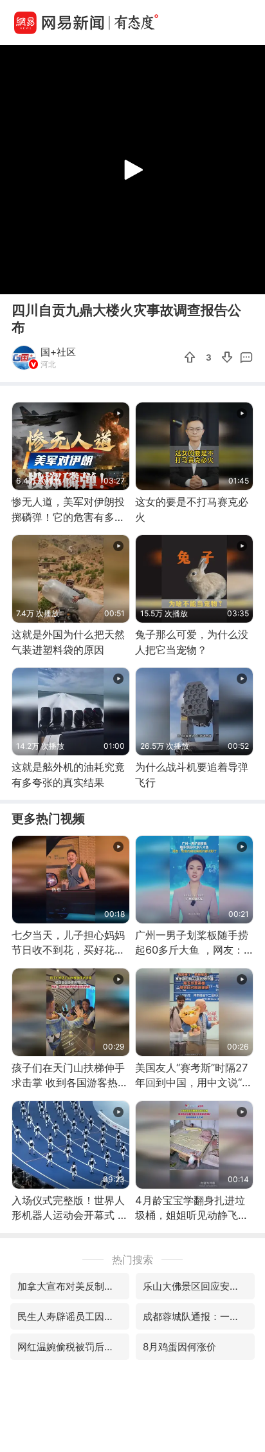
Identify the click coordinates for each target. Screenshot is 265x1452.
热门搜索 (132, 1259)
